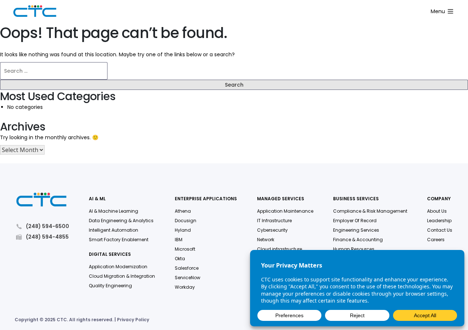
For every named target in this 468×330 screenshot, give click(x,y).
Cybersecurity (272, 230)
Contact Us (439, 230)
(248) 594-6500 (47, 226)
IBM (178, 239)
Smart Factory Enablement (118, 239)
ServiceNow (187, 277)
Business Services (356, 199)
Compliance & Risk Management (370, 211)
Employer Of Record (355, 220)
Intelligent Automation (113, 230)
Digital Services (110, 254)
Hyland (183, 230)
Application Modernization (118, 266)
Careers (436, 239)
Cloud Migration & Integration (122, 276)
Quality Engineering (110, 285)
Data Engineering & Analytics (121, 220)
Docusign (185, 220)
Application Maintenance (285, 211)
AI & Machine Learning (113, 211)
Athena (183, 211)
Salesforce (187, 268)
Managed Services (280, 199)
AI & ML (97, 199)
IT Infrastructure (274, 220)
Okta (180, 258)
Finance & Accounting (358, 239)
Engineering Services (356, 230)
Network (265, 239)
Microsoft (185, 249)
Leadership (439, 220)
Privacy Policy (133, 319)
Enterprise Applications (206, 199)
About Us (437, 211)
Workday (185, 287)
